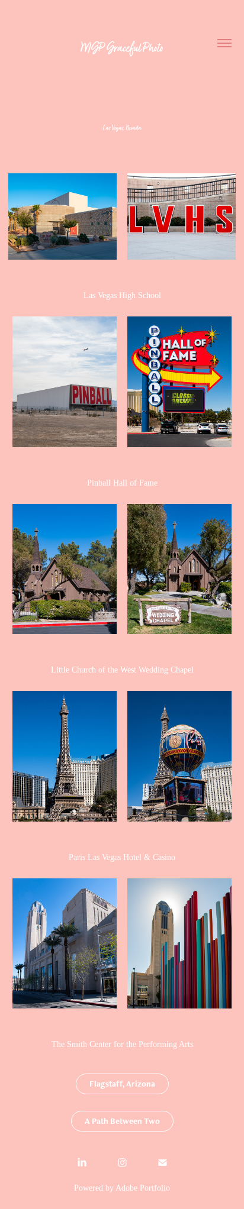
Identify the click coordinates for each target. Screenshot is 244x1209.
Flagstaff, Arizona (122, 1083)
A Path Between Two (122, 1121)
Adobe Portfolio (142, 1188)
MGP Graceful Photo (122, 47)
